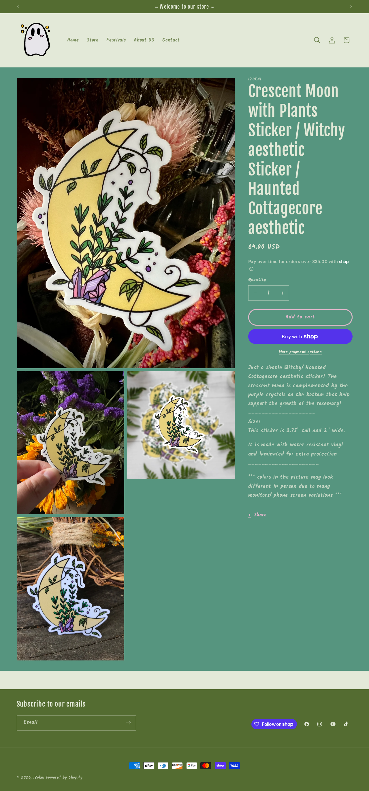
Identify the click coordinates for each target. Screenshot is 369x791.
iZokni (38, 778)
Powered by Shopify (64, 778)
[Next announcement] (351, 6)
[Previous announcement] (18, 6)
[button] (317, 40)
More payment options (300, 352)
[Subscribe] (128, 722)
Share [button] (260, 515)
